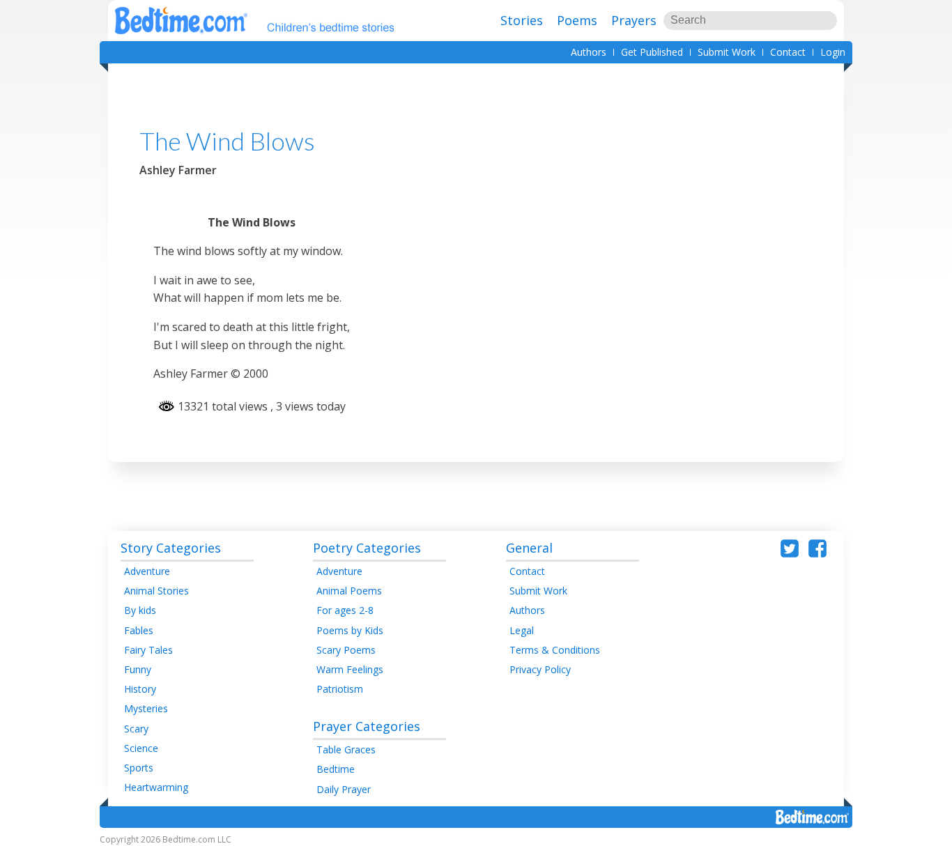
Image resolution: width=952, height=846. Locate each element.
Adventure (147, 571)
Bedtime (335, 769)
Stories (521, 20)
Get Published (652, 52)
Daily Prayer (343, 789)
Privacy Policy (540, 669)
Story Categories (171, 547)
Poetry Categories (367, 547)
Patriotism (339, 688)
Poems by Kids (349, 630)
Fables (138, 630)
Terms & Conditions (554, 649)
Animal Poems (349, 590)
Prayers (634, 20)
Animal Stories (156, 590)
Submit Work (726, 52)
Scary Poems (346, 649)
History (140, 688)
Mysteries (146, 708)
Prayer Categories (366, 726)
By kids (140, 610)
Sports (138, 767)
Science (141, 748)
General (529, 547)
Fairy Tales (148, 649)
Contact (788, 52)
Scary (136, 728)
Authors (588, 52)
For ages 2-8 (345, 610)
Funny (137, 669)
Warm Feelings (349, 669)
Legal (521, 630)
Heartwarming (156, 787)
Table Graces (346, 749)
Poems (577, 20)
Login (832, 52)
